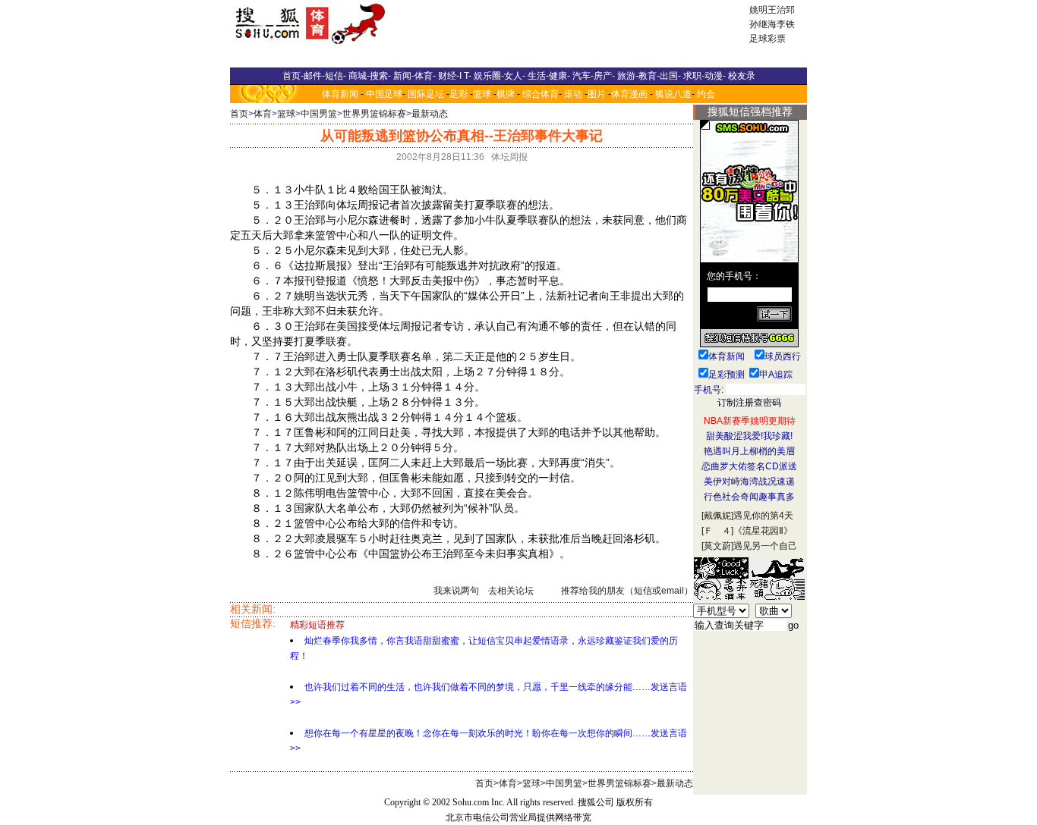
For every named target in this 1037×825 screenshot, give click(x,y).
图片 (597, 94)
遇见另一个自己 (765, 546)
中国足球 (384, 94)
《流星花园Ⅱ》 (763, 530)
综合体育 (540, 94)
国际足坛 (426, 94)
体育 (263, 113)
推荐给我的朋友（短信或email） (627, 590)
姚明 (758, 10)
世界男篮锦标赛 (374, 113)
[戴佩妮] (717, 515)
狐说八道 (673, 94)
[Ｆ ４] (717, 530)
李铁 (786, 24)
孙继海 (763, 24)
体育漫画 (629, 94)
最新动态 (429, 113)
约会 (706, 94)
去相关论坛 (511, 590)
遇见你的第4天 (763, 515)
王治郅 (781, 10)
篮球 (482, 94)
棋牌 (505, 94)
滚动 (573, 94)
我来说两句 (456, 590)
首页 (239, 113)
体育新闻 (340, 94)
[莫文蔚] (717, 546)
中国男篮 (319, 113)
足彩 (458, 94)
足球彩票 (767, 38)
